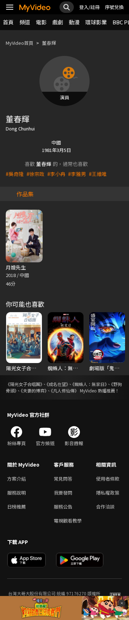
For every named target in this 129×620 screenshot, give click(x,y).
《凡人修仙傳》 (65, 390)
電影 (41, 22)
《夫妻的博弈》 (34, 390)
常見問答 (63, 478)
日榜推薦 (16, 506)
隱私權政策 (107, 492)
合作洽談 (105, 506)
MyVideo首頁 (19, 42)
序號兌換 (114, 7)
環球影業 (96, 22)
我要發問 (63, 492)
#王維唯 (98, 173)
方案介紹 (16, 478)
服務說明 (16, 492)
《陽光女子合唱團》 (24, 384)
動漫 (74, 22)
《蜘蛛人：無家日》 (89, 384)
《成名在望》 (57, 384)
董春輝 (49, 42)
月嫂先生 (16, 267)
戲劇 (57, 22)
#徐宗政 (35, 173)
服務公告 (63, 506)
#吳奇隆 (15, 173)
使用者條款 (107, 478)
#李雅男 (77, 173)
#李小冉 (56, 173)
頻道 (24, 22)
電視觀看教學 (68, 520)
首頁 (8, 22)
